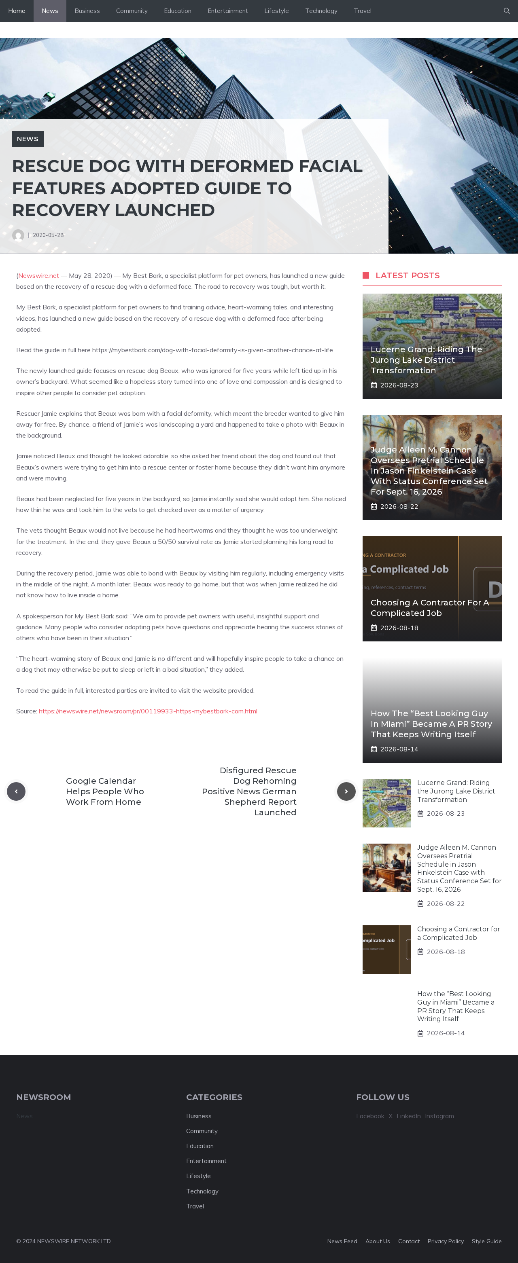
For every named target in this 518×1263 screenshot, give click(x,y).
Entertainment (228, 11)
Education (177, 11)
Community (132, 11)
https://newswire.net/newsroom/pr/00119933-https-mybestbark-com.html (148, 711)
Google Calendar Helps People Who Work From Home (105, 791)
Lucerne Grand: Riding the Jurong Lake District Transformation (426, 360)
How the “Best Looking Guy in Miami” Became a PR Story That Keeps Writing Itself (431, 724)
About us (377, 1241)
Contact (409, 1241)
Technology (321, 11)
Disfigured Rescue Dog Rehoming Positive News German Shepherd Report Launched (249, 791)
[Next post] (346, 791)
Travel (363, 11)
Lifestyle (276, 11)
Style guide (487, 1241)
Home (16, 11)
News (50, 11)
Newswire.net (38, 275)
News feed (342, 1241)
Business (87, 11)
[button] (507, 11)
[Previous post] (16, 791)
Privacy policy (446, 1241)
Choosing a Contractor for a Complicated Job (458, 933)
